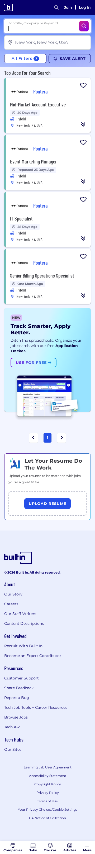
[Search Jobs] (84, 26)
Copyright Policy (47, 784)
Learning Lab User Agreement (48, 767)
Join (68, 7)
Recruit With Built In (23, 646)
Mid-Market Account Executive (38, 104)
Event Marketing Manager (33, 161)
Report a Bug (16, 697)
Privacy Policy (47, 793)
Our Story (13, 594)
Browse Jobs (16, 717)
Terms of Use (47, 801)
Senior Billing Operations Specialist (42, 275)
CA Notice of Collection (47, 818)
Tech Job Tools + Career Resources (35, 707)
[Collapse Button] (83, 124)
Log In (85, 7)
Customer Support (21, 678)
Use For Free (32, 362)
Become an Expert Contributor (32, 655)
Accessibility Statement (47, 776)
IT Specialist (21, 218)
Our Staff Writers (20, 613)
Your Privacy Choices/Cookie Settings (47, 809)
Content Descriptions (24, 623)
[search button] (56, 7)
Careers (11, 604)
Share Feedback (19, 688)
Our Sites (12, 749)
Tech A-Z (12, 727)
